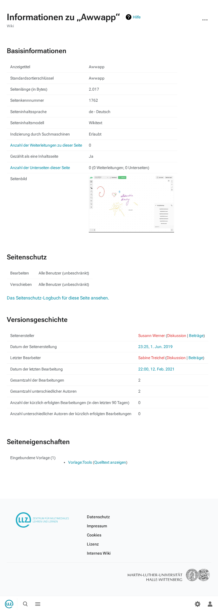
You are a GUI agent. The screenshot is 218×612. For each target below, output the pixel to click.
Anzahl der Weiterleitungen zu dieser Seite (46, 145)
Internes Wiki (99, 553)
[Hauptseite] (9, 604)
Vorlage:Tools (80, 462)
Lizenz (93, 544)
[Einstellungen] (197, 604)
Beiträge (196, 335)
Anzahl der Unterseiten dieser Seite (40, 167)
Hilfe (137, 17)
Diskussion (176, 335)
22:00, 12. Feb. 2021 (156, 369)
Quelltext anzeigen (110, 462)
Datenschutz (98, 517)
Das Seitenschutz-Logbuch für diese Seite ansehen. (58, 298)
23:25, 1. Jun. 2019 (155, 346)
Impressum (97, 526)
